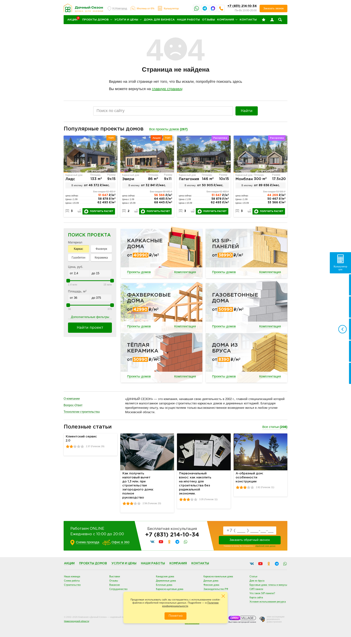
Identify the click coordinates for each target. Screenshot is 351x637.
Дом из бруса (257, 580)
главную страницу (167, 89)
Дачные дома (210, 580)
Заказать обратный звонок (249, 540)
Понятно (176, 616)
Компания (225, 19)
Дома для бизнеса (159, 19)
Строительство (72, 584)
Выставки (114, 576)
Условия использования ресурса (268, 601)
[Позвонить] (221, 8)
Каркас (78, 248)
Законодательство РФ (215, 589)
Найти (246, 111)
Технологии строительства (82, 411)
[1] (67, 446)
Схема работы (72, 580)
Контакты (248, 19)
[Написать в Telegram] (204, 8)
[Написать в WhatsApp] (196, 8)
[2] (71, 446)
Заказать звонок (273, 8)
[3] (75, 446)
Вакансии (114, 584)
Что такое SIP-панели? (262, 593)
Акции (69, 563)
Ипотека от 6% (145, 8)
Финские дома (211, 584)
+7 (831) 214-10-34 (242, 6)
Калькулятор (171, 8)
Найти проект (90, 327)
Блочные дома (164, 584)
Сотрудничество (118, 589)
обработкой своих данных (265, 546)
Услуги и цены (126, 19)
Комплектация (185, 272)
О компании (72, 398)
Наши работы (188, 19)
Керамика (101, 257)
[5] (82, 446)
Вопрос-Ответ (73, 405)
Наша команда (72, 576)
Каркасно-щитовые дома (169, 589)
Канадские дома (165, 576)
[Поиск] (280, 19)
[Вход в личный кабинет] (272, 19)
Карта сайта (256, 597)
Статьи (253, 576)
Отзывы (208, 19)
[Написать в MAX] (213, 8)
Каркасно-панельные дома (218, 576)
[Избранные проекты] (263, 19)
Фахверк (101, 248)
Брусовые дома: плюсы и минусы (268, 584)
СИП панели (256, 589)
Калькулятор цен (340, 268)
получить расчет (101, 211)
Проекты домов (95, 19)
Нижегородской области (76, 621)
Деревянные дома (166, 580)
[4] (78, 446)
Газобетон (78, 257)
